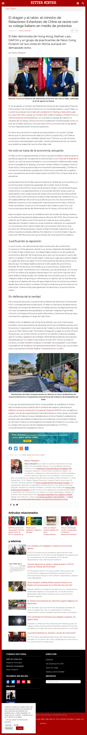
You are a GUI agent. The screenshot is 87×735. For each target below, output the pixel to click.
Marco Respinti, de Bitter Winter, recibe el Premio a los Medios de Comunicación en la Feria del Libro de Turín (49, 583)
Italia (24, 455)
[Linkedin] (14, 505)
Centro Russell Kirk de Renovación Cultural (52, 483)
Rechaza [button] (9, 728)
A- (77, 31)
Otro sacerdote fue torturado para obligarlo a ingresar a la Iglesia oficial (51, 618)
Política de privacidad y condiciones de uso (51, 715)
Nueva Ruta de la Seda (36, 455)
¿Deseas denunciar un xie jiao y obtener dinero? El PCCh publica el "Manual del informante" (50, 565)
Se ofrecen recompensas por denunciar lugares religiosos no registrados (52, 602)
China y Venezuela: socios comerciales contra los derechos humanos (69, 531)
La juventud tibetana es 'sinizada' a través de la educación (51, 633)
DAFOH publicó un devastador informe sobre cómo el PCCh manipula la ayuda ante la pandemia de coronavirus (16, 531)
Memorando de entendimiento (23, 118)
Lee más (8, 725)
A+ (72, 31)
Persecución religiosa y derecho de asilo (34, 530)
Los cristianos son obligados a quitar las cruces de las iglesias (49, 547)
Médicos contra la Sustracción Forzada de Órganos (31, 410)
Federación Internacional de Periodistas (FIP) (54, 468)
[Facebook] (11, 505)
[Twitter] (17, 505)
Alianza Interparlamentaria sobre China (43, 346)
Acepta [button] (19, 728)
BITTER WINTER (43, 3)
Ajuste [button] (16, 725)
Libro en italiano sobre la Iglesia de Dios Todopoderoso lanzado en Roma (51, 531)
